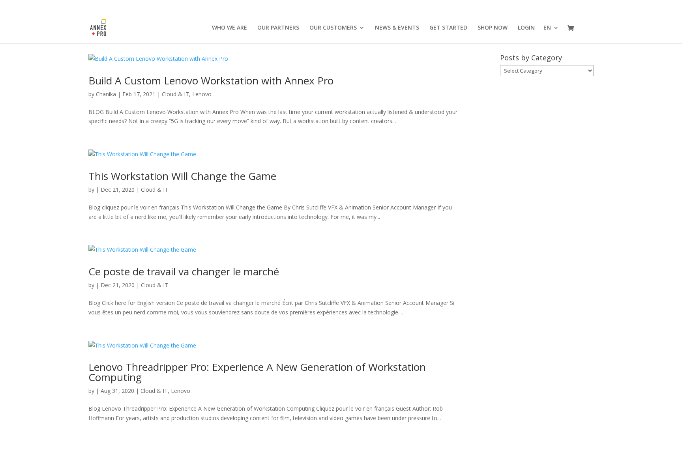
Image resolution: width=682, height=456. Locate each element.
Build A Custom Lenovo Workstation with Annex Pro (211, 80)
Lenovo (202, 94)
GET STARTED (448, 28)
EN (547, 28)
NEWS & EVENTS (397, 28)
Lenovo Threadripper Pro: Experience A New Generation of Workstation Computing (257, 372)
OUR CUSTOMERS (333, 28)
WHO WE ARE (229, 28)
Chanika (106, 94)
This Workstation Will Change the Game (182, 176)
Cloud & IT (175, 94)
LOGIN (526, 28)
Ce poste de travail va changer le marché (183, 271)
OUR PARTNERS (278, 28)
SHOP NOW (493, 28)
